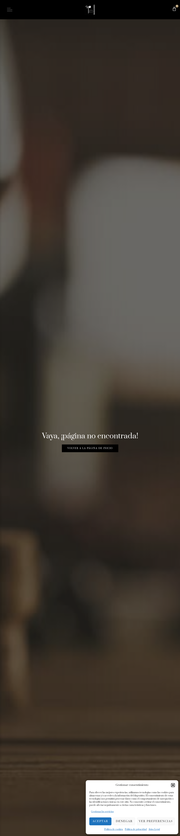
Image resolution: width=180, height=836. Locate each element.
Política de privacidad (136, 829)
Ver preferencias (156, 821)
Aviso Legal (154, 829)
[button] (173, 785)
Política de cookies (113, 829)
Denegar (124, 821)
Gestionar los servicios (102, 811)
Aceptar (100, 821)
